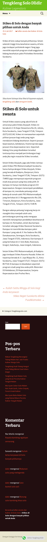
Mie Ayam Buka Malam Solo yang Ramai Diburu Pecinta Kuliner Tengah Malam (15, 398)
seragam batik (25, 101)
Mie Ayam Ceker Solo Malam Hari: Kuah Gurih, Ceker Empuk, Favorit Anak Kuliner (17, 388)
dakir (7, 468)
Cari (6, 322)
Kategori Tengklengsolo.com (16, 311)
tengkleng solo (9, 101)
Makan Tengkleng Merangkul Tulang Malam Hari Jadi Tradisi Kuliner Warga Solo (16, 359)
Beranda (8, 510)
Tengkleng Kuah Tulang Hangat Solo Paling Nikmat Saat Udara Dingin (17, 369)
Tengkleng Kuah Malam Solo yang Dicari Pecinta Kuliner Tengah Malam (16, 379)
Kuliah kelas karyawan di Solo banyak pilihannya (16, 455)
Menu (5, 13)
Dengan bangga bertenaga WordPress (18, 536)
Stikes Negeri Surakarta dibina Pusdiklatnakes (28, 297)
